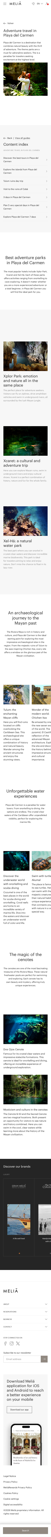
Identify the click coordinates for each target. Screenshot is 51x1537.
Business (7, 1319)
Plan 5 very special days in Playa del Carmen (21, 207)
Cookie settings (11, 1498)
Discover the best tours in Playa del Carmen (20, 160)
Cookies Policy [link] (10, 1493)
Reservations (10, 1312)
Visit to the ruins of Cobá (15, 189)
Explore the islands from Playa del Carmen (20, 171)
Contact (7, 1327)
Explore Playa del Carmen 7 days (19, 216)
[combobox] (40, 3)
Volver (10, 23)
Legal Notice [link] (9, 1476)
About (6, 1304)
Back (9, 138)
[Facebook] (5, 1343)
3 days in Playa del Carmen (16, 197)
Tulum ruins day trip (13, 181)
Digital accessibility (13, 1504)
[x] (18, 1343)
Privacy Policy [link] (10, 1481)
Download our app (19, 1409)
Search (25, 1530)
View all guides (22, 138)
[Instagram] (12, 1343)
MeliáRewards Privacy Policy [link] (17, 1487)
